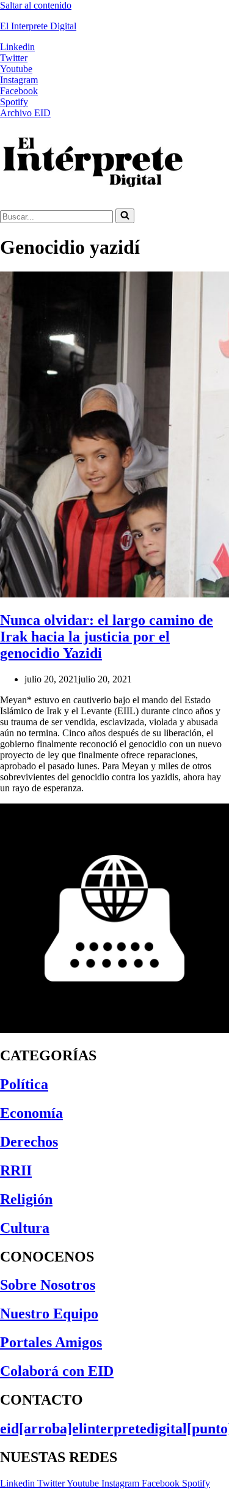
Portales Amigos (51, 1342)
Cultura (24, 1228)
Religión (26, 1199)
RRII (16, 1170)
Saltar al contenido (35, 5)
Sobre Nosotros (47, 1285)
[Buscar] (124, 216)
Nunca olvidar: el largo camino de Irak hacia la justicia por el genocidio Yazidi (106, 636)
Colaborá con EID (57, 1371)
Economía (31, 1113)
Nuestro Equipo (49, 1313)
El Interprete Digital (38, 26)
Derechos (29, 1142)
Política (24, 1084)
